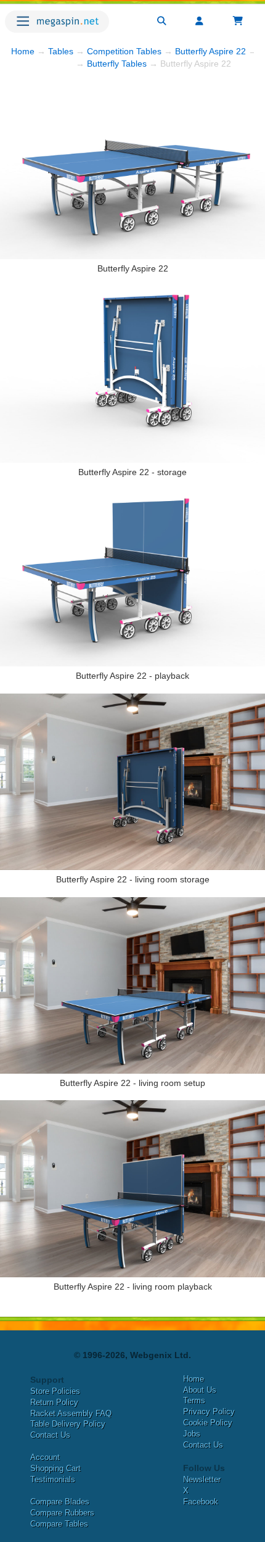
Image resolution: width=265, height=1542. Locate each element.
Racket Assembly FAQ (71, 1413)
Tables (60, 51)
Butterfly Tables (117, 63)
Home (23, 51)
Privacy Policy (209, 1411)
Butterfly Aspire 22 (210, 51)
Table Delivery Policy (67, 1423)
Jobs (191, 1433)
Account (45, 1457)
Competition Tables (124, 51)
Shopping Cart (55, 1468)
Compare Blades (59, 1501)
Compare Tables (59, 1523)
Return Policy (54, 1402)
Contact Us (50, 1435)
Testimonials (52, 1479)
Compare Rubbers (62, 1512)
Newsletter (202, 1479)
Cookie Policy (207, 1422)
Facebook (200, 1501)
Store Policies (55, 1391)
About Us (199, 1390)
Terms (194, 1400)
